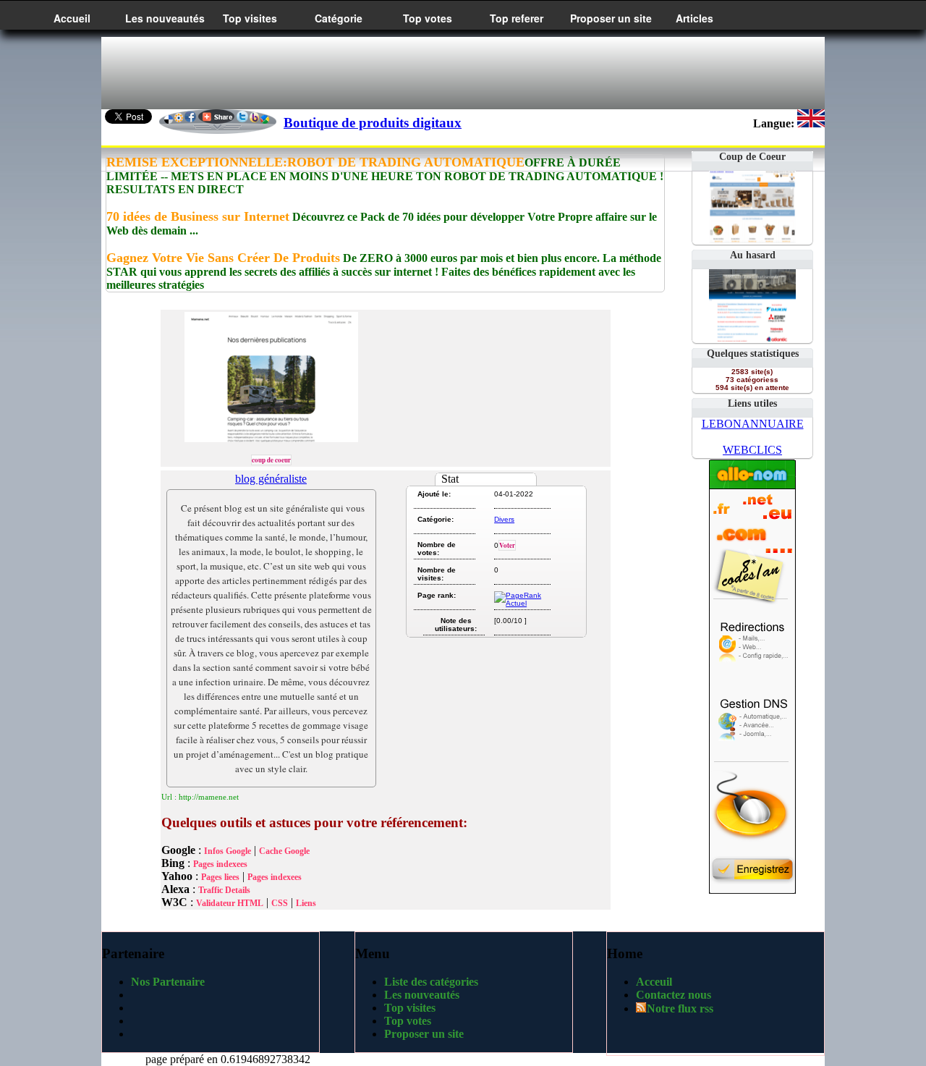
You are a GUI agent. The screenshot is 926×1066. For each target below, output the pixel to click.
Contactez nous (673, 995)
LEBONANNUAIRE (753, 424)
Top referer (516, 18)
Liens (306, 903)
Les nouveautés (165, 18)
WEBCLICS (752, 450)
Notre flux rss (680, 1008)
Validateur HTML (229, 903)
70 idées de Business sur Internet (197, 216)
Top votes (427, 18)
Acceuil (654, 982)
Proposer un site (611, 18)
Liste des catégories (431, 982)
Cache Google (284, 851)
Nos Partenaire (168, 982)
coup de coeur (271, 460)
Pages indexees (220, 864)
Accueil (72, 18)
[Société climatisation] (752, 337)
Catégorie (338, 18)
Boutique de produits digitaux (373, 122)
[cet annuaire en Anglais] (811, 123)
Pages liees (220, 877)
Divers (504, 519)
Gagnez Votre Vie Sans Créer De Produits (223, 257)
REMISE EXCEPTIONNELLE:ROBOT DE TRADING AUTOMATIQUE (315, 162)
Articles (694, 18)
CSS (279, 903)
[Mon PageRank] (521, 603)
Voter (507, 545)
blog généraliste (271, 479)
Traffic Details (224, 890)
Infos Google (227, 851)
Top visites (250, 18)
